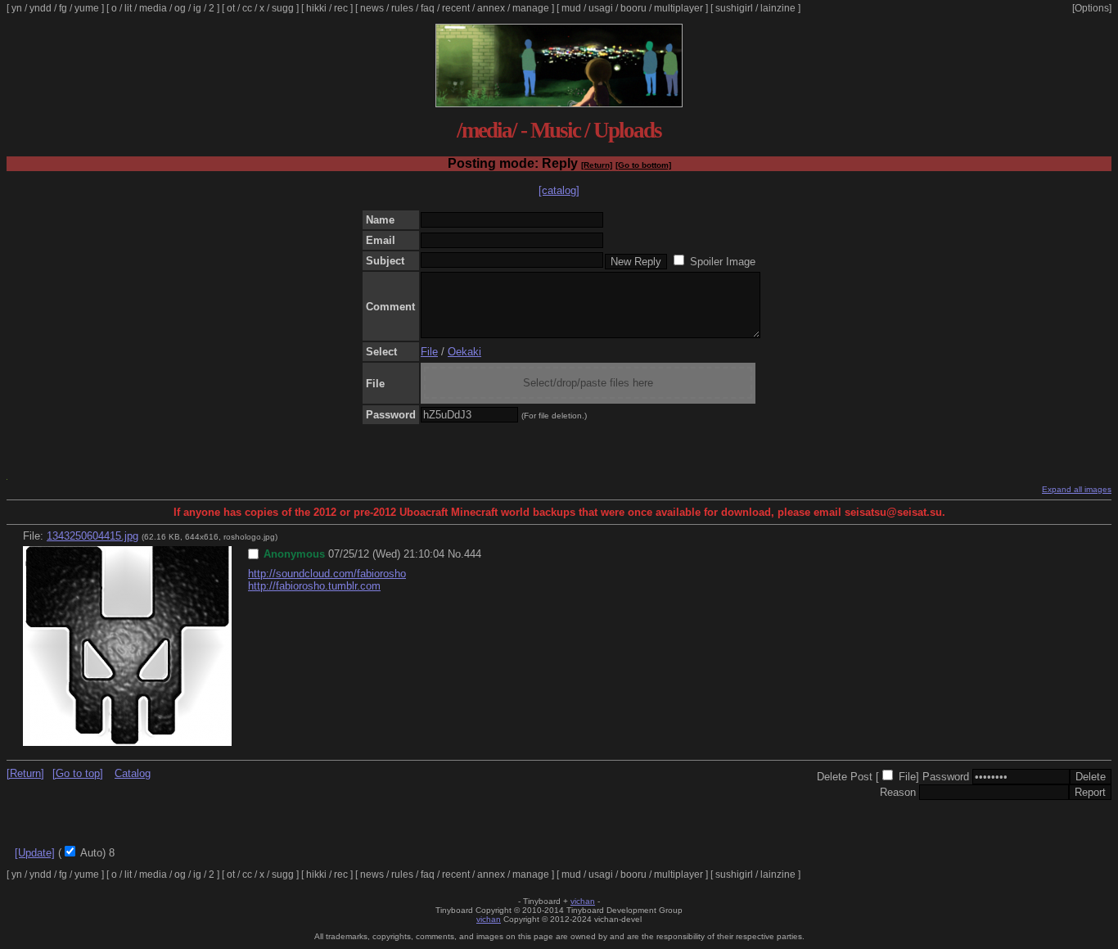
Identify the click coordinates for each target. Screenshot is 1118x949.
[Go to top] (77, 773)
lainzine (778, 8)
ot (231, 8)
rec (341, 8)
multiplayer (678, 8)
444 (472, 554)
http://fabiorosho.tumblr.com (314, 586)
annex (491, 8)
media (153, 8)
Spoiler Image (722, 261)
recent (456, 8)
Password (945, 776)
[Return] (596, 164)
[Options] (1091, 8)
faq (428, 8)
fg (63, 8)
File (429, 352)
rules (402, 8)
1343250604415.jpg (92, 536)
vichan (582, 901)
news (372, 8)
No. (456, 554)
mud (571, 8)
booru (633, 8)
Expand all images (1076, 489)
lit (128, 8)
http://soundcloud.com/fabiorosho (327, 573)
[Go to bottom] (643, 164)
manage (530, 8)
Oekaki (464, 352)
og (180, 8)
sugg (283, 8)
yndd (40, 8)
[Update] (35, 853)
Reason (898, 792)
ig (197, 8)
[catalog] (559, 190)
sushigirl (734, 8)
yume (86, 8)
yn (16, 8)
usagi (600, 8)
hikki (316, 8)
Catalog (133, 773)
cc (247, 8)
